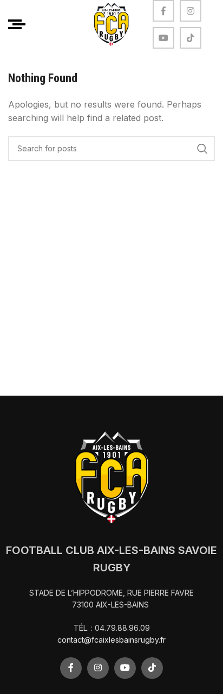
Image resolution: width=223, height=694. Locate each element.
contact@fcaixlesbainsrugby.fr (111, 639)
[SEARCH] (202, 148)
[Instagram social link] (190, 11)
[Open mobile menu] (17, 24)
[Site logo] (111, 23)
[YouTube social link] (163, 38)
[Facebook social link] (163, 11)
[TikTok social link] (190, 38)
